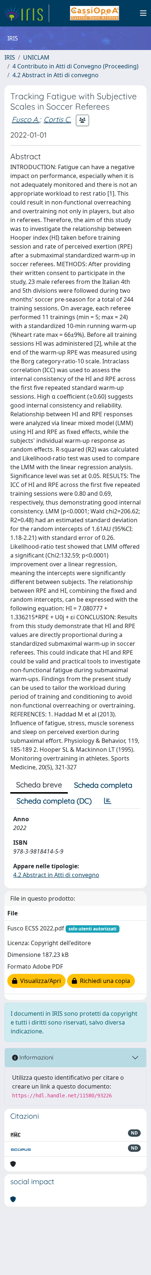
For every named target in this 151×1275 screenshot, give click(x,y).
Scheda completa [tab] (103, 785)
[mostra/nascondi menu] (143, 13)
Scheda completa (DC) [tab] (54, 800)
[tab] (108, 801)
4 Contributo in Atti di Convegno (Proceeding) (75, 66)
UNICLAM (36, 57)
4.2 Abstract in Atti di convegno (55, 75)
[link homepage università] (94, 13)
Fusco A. (25, 119)
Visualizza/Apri (39, 981)
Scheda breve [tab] (39, 784)
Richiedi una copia (103, 981)
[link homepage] (26, 13)
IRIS (9, 57)
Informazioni (35, 1057)
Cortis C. (57, 119)
